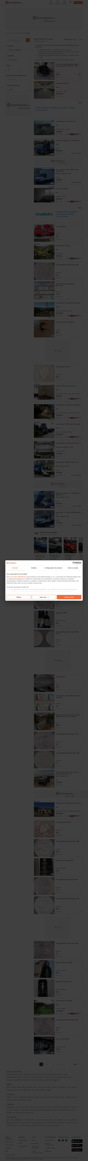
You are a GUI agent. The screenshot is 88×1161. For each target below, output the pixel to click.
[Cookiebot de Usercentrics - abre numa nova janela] (73, 563)
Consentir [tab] (15, 568)
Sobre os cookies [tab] (73, 568)
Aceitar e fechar (69, 597)
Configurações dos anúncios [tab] (53, 568)
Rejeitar (19, 597)
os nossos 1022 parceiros (19, 576)
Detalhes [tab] (34, 568)
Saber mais (43, 597)
